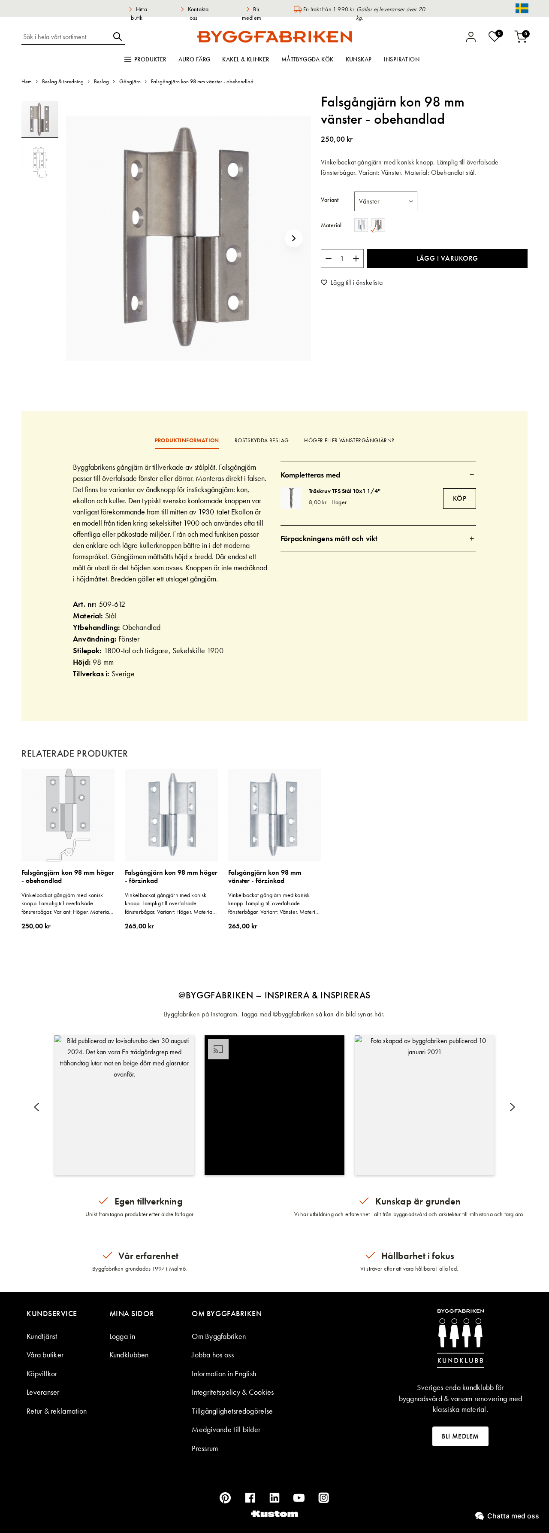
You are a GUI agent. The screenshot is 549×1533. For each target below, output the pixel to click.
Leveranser (43, 1392)
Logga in (122, 1336)
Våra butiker (45, 1355)
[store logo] (274, 36)
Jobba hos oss (213, 1355)
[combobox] (65, 36)
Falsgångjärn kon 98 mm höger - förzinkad (171, 877)
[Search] (117, 36)
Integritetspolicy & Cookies (233, 1392)
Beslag (101, 81)
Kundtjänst (42, 1336)
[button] (294, 238)
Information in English (224, 1373)
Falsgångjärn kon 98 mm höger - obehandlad (67, 877)
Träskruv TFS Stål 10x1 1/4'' (344, 490)
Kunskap (359, 59)
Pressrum (205, 1448)
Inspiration (402, 59)
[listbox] (385, 201)
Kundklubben (129, 1355)
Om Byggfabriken (219, 1336)
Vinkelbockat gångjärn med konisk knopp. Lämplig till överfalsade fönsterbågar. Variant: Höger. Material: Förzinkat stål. (170, 903)
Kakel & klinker (245, 59)
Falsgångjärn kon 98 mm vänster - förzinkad (265, 877)
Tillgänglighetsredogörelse (232, 1411)
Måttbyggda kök (307, 59)
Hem (26, 81)
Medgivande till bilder (226, 1429)
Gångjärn (130, 81)
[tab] (379, 474)
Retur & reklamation (57, 1411)
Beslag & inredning (63, 81)
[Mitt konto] (471, 36)
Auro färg (194, 59)
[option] (361, 225)
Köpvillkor (42, 1373)
